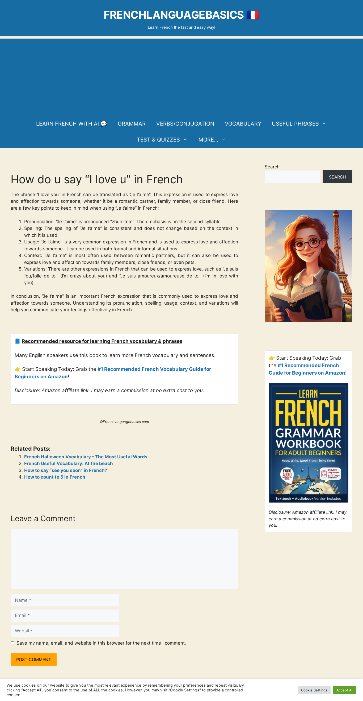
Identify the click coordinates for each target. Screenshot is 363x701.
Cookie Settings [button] (314, 690)
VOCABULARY (243, 124)
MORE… (208, 139)
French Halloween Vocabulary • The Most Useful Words (85, 456)
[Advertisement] (181, 76)
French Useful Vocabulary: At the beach (68, 463)
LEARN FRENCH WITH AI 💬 (71, 124)
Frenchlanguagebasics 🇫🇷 (181, 14)
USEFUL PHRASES (295, 124)
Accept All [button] (344, 690)
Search (272, 166)
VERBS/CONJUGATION (185, 124)
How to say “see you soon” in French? (65, 470)
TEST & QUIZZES (158, 139)
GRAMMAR (132, 124)
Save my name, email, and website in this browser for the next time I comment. (101, 643)
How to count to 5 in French (54, 477)
